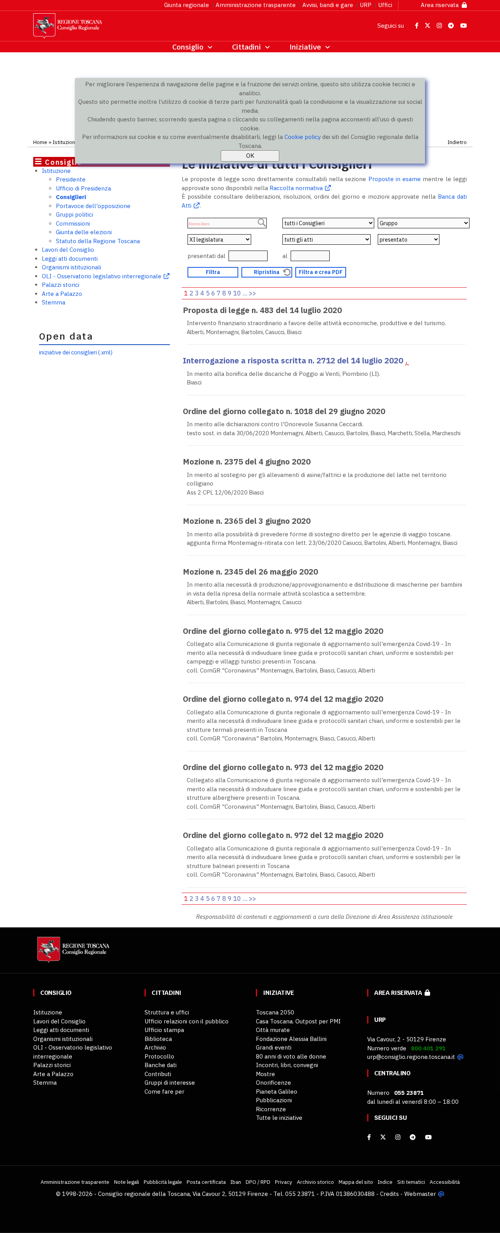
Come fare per (164, 1091)
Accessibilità (445, 1181)
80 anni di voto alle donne (291, 1056)
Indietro (457, 142)
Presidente (71, 179)
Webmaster (420, 1193)
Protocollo (159, 1056)
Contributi (158, 1074)
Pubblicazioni (274, 1100)
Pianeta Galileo (276, 1091)
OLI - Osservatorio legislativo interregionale (101, 276)
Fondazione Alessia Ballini (291, 1039)
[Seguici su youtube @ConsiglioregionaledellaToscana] (428, 1137)
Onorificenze (273, 1082)
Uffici (385, 5)
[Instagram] (397, 1137)
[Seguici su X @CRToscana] (428, 25)
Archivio (155, 1047)
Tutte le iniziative (279, 1117)
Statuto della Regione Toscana (98, 241)
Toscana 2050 (275, 1012)
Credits (389, 1193)
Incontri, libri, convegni (287, 1065)
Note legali (126, 1181)
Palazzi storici (60, 284)
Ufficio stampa (164, 1030)
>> (252, 293)
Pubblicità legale (163, 1181)
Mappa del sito (356, 1181)
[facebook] (369, 1137)
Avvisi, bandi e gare (327, 5)
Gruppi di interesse (170, 1082)
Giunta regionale (186, 5)
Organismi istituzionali (71, 267)
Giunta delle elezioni (84, 232)
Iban (235, 1181)
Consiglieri (71, 197)
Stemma (53, 302)
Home (40, 142)
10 (237, 293)
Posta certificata (206, 1181)
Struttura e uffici (167, 1012)
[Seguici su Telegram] (451, 25)
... (245, 293)
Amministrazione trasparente (256, 5)
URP (365, 5)
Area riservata (441, 5)
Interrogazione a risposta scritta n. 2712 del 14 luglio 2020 (293, 360)
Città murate (273, 1030)
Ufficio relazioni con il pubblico (187, 1021)
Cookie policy (302, 137)
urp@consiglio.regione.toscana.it (411, 1056)
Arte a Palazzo (62, 293)
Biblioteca (158, 1039)
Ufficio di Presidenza (83, 188)
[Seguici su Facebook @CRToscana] (417, 25)
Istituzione (65, 142)
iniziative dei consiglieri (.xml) (75, 352)
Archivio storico (315, 1181)
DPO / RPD (258, 1181)
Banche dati (161, 1065)
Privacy (283, 1181)
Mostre (265, 1074)
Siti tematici (411, 1181)
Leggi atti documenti (70, 258)
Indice (385, 1181)
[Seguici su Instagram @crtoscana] (440, 25)
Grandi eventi (273, 1047)
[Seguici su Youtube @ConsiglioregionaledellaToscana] (463, 25)
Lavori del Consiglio (68, 249)
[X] (383, 1137)
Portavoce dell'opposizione (93, 206)
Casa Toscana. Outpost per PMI (298, 1021)
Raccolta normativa (296, 188)
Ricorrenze (271, 1109)
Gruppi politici (74, 214)
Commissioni (73, 223)
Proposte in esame (394, 179)
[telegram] (413, 1137)
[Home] (72, 953)
